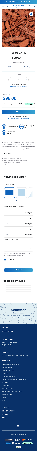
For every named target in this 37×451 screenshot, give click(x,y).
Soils (3, 401)
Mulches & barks (7, 388)
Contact (5, 414)
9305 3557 (7, 332)
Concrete (6, 408)
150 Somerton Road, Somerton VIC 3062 (15, 355)
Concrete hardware (8, 376)
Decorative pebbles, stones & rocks (14, 379)
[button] (16, 200)
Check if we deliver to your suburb (20, 118)
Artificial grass (7, 367)
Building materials (8, 370)
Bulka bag (27, 67)
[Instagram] (18, 426)
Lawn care (5, 385)
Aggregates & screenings (10, 364)
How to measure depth (11, 239)
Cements (5, 373)
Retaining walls (7, 395)
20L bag (10, 67)
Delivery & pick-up (8, 411)
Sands (4, 398)
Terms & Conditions (18, 318)
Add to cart (18, 112)
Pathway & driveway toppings (12, 391)
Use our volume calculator (19, 86)
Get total (19, 270)
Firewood (5, 382)
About (4, 417)
